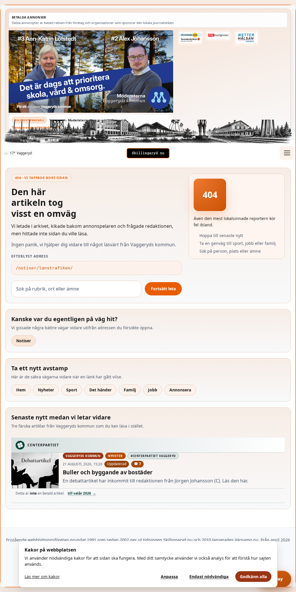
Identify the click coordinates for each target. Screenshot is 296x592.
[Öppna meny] (287, 153)
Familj (130, 390)
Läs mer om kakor (42, 576)
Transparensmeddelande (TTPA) (37, 127)
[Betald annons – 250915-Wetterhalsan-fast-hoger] (246, 38)
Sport (71, 390)
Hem (21, 390)
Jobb (152, 390)
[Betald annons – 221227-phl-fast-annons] (218, 35)
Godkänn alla (253, 576)
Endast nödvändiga (209, 576)
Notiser (23, 340)
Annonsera (180, 390)
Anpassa (169, 576)
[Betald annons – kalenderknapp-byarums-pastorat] (190, 37)
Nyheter (46, 390)
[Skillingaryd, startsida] (148, 153)
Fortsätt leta (163, 288)
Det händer (100, 390)
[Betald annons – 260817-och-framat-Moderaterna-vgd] (91, 71)
